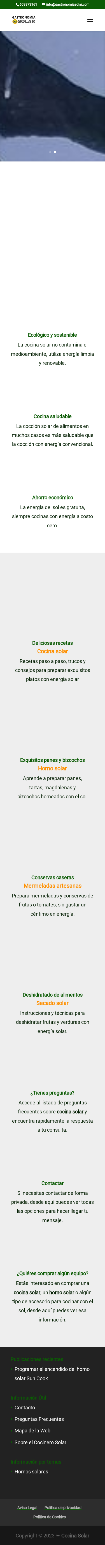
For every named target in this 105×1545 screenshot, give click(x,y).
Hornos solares (31, 1472)
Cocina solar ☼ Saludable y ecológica (52, 55)
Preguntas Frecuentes (39, 1419)
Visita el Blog (52, 143)
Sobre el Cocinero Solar (40, 1442)
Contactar (52, 1183)
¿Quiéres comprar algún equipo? (52, 1273)
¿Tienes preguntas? (52, 1093)
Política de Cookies (49, 1517)
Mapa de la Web (32, 1431)
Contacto (25, 1407)
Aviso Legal (27, 1507)
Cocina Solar (75, 1536)
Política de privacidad (63, 1507)
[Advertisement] (52, 217)
